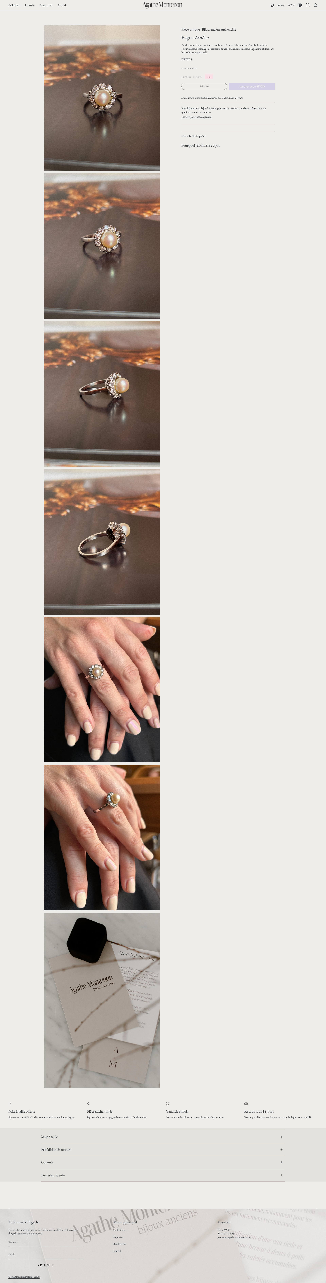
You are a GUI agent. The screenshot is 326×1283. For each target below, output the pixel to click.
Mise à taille (49, 1136)
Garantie (47, 1162)
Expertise (118, 1237)
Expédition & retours (56, 1149)
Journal (117, 1251)
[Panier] (315, 5)
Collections (119, 1230)
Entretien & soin (53, 1175)
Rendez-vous (119, 1244)
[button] (14, 5)
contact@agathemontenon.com (234, 1237)
